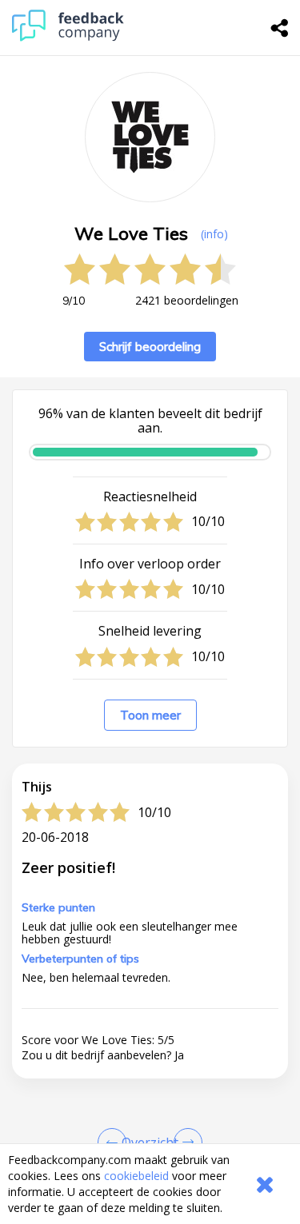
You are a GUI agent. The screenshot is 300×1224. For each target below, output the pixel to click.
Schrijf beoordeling (150, 346)
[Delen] (280, 28)
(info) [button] (214, 233)
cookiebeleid (136, 1175)
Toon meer (150, 715)
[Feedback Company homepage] (68, 37)
